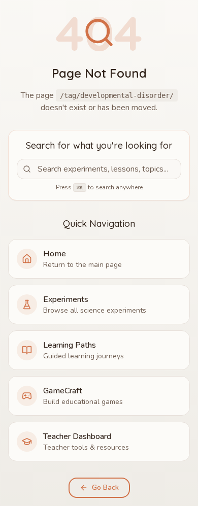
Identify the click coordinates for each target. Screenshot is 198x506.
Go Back (105, 487)
